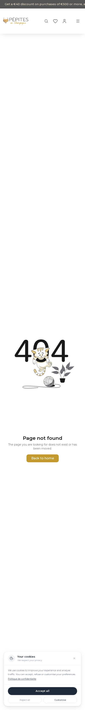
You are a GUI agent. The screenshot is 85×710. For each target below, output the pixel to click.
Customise (60, 700)
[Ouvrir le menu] (78, 21)
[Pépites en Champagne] (15, 21)
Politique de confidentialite (22, 678)
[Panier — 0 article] (71, 21)
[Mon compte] (64, 21)
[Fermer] (74, 658)
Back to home (42, 458)
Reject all (25, 700)
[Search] (46, 21)
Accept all (42, 690)
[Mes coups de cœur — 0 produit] (55, 21)
